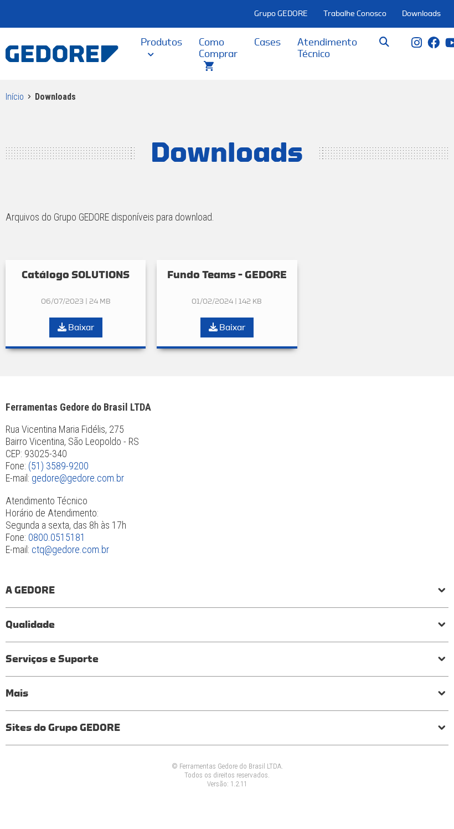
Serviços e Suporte (52, 659)
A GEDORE (30, 590)
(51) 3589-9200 (58, 466)
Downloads (421, 14)
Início (15, 96)
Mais (17, 693)
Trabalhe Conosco (354, 14)
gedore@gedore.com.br (78, 478)
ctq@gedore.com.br (70, 549)
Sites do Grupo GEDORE (63, 728)
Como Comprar (218, 48)
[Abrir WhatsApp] (426, 801)
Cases (267, 42)
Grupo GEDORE (281, 14)
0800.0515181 (56, 537)
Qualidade (30, 625)
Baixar (80, 327)
